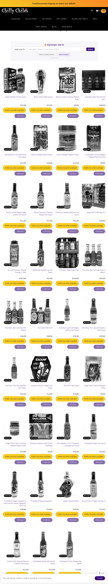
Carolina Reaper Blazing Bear (41, 155)
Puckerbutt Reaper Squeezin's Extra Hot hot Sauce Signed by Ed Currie (15, 503)
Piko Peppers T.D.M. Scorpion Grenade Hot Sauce (68, 444)
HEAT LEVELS (41, 27)
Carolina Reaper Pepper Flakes (67, 155)
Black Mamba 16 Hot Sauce (15, 97)
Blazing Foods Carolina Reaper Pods (67, 98)
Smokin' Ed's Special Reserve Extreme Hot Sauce (18, 562)
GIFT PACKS (47, 19)
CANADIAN (15, 19)
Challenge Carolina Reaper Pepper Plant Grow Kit (95, 156)
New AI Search (64, 54)
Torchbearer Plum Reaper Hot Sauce (70, 562)
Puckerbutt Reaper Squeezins (41, 501)
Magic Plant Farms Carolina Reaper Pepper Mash (16, 444)
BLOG (54, 27)
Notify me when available (14, 110)
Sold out (20, 116)
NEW (95, 19)
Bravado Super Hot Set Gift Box (95, 98)
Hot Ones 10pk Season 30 (69, 270)
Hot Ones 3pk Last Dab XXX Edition (15, 329)
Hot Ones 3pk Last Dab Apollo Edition (93, 271)
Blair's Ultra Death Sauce (43, 97)
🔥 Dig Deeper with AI (54, 45)
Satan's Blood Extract (71, 501)
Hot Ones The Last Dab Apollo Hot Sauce (93, 329)
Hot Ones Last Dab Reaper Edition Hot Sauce (69, 329)
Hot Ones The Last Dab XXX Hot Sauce (15, 386)
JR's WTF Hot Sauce (71, 385)
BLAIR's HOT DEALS (80, 19)
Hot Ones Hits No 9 (45, 328)
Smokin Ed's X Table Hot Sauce (93, 501)
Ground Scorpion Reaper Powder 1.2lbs (17, 271)
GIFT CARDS (62, 19)
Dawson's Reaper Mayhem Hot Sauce (67, 213)
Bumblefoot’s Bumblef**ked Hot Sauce (15, 156)
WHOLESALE (67, 27)
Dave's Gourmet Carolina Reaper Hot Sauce (43, 213)
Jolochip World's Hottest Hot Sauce (41, 386)
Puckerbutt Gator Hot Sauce (95, 443)
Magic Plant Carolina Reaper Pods (94, 386)
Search (90, 49)
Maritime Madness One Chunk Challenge (41, 444)
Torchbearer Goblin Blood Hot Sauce (44, 562)
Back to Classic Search (46, 54)
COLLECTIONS (31, 19)
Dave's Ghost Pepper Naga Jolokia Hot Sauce (16, 213)
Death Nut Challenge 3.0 (96, 212)
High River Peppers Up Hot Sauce (42, 271)
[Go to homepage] (15, 13)
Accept (99, 578)
